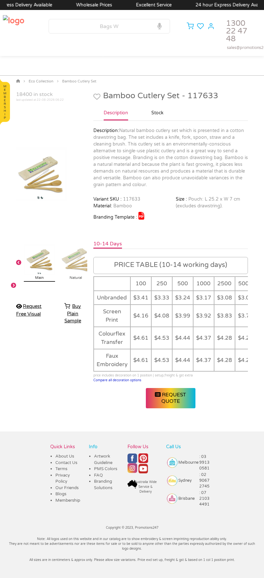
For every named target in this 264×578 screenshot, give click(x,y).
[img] (141, 216)
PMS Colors (105, 468)
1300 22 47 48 (236, 31)
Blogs (60, 494)
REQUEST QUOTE (173, 398)
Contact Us (66, 462)
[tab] (116, 115)
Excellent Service (147, 5)
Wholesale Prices (87, 5)
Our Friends (67, 487)
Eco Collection (41, 81)
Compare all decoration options (117, 380)
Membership (67, 500)
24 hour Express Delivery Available (226, 5)
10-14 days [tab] (107, 244)
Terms (61, 468)
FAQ (98, 475)
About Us (64, 456)
